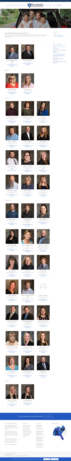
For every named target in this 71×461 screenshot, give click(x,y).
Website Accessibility (13, 444)
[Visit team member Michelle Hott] (27, 83)
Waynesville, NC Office (40, 431)
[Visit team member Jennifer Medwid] (12, 291)
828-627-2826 (41, 447)
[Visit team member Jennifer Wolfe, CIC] (43, 316)
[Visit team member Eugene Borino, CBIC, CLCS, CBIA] (27, 316)
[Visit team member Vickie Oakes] (43, 266)
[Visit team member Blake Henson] (12, 161)
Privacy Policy (7, 444)
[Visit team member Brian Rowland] (27, 137)
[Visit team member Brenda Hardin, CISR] (12, 112)
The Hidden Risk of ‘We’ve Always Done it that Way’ (59, 51)
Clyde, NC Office (39, 443)
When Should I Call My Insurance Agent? (59, 61)
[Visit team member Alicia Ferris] (43, 342)
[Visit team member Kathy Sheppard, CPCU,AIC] (27, 215)
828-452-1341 (41, 435)
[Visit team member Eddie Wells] (43, 367)
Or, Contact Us (48, 416)
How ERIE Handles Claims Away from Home (59, 46)
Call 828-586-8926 (66, 0)
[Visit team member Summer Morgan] (27, 395)
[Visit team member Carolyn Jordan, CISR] (12, 342)
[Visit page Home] (35, 5)
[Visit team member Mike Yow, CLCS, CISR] (43, 240)
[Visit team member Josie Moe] (43, 112)
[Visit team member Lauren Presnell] (27, 161)
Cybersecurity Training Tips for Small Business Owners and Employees (59, 55)
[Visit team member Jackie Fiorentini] (43, 291)
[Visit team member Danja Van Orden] (12, 395)
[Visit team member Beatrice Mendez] (12, 240)
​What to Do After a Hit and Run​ (58, 58)
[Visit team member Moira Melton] (12, 367)
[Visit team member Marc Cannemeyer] (12, 186)
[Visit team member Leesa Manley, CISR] (12, 266)
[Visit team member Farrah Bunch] (27, 367)
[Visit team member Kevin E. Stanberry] (27, 55)
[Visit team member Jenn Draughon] (43, 215)
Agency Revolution (10, 454)
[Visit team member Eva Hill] (43, 161)
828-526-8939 (41, 441)
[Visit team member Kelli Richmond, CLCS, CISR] (27, 240)
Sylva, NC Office (38, 425)
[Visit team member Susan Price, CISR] (27, 342)
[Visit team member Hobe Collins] (12, 215)
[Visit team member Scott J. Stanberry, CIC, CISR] (12, 55)
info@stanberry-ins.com (59, 0)
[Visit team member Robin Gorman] (27, 186)
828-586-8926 (59, 35)
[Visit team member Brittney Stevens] (12, 83)
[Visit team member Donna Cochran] (12, 137)
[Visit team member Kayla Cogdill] (43, 137)
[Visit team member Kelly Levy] (43, 186)
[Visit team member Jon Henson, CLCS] (12, 316)
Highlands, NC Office (39, 437)
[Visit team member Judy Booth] (27, 266)
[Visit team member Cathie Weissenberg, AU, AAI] (27, 291)
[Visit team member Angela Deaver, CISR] (27, 112)
